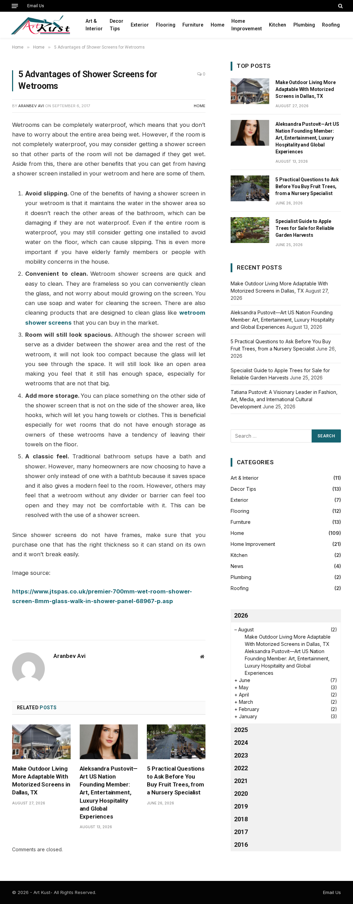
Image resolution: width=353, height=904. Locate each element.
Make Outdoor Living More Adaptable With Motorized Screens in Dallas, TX (41, 780)
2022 (241, 768)
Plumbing (304, 25)
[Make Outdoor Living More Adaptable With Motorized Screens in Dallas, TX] (41, 741)
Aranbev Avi (31, 105)
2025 (241, 729)
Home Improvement (246, 24)
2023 (241, 755)
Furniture (192, 25)
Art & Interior (94, 24)
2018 (241, 819)
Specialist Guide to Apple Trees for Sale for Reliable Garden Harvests (304, 228)
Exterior (140, 25)
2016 (241, 844)
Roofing (331, 25)
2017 (241, 831)
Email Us (35, 5)
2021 (241, 780)
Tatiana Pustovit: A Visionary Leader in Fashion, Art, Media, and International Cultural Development (284, 399)
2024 (241, 742)
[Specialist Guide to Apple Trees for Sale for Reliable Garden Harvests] (250, 230)
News (237, 566)
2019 (241, 806)
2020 (241, 793)
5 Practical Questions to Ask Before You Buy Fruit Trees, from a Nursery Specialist (175, 780)
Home (217, 25)
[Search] (340, 6)
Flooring (165, 25)
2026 (241, 615)
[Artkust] (40, 25)
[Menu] (15, 6)
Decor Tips (116, 24)
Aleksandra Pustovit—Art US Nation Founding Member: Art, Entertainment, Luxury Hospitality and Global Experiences (109, 792)
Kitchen (277, 25)
